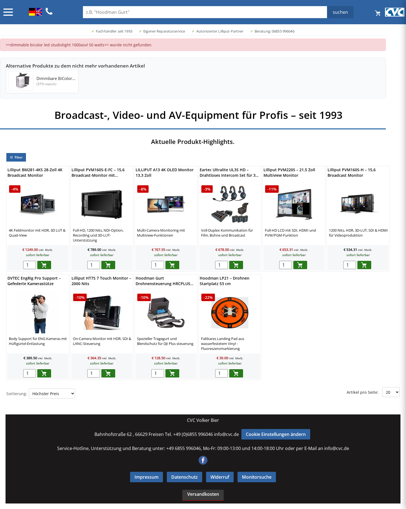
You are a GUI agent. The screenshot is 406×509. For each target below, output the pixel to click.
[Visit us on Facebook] (203, 463)
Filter (19, 157)
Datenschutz (184, 477)
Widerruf (219, 477)
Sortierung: (16, 393)
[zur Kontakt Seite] (49, 14)
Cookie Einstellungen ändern (276, 434)
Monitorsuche (256, 477)
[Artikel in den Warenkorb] (44, 265)
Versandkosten (203, 494)
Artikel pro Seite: (362, 392)
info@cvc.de (226, 434)
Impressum (147, 477)
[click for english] (35, 14)
